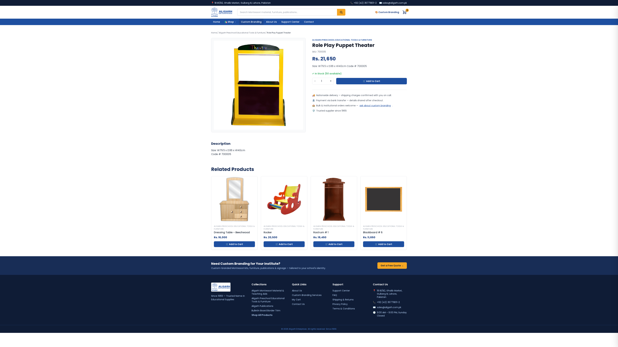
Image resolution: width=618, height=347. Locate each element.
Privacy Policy (340, 304)
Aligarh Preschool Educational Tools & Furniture (242, 32)
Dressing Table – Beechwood (232, 232)
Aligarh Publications (262, 306)
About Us (271, 21)
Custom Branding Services (307, 295)
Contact (309, 21)
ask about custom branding (375, 105)
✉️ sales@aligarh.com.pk (393, 2)
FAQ (334, 295)
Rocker (268, 232)
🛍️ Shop (229, 21)
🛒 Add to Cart (371, 81)
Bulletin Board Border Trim (266, 310)
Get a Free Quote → (392, 265)
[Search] (341, 12)
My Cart (296, 299)
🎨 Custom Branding (387, 12)
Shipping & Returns (343, 299)
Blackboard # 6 (373, 232)
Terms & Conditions (343, 308)
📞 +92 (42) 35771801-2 (363, 2)
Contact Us (298, 304)
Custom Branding (251, 21)
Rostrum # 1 (320, 232)
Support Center (290, 21)
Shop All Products (262, 315)
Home (216, 21)
